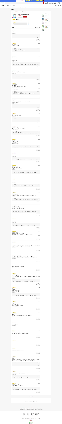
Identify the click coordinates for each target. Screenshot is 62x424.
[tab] (16, 11)
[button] (47, 3)
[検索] (43, 3)
